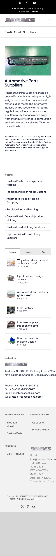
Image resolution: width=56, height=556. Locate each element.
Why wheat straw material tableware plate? (32, 261)
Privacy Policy (40, 429)
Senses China (13, 136)
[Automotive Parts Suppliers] (28, 60)
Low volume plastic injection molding (28, 324)
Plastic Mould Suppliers (38, 147)
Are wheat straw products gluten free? (32, 293)
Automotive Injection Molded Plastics (34, 142)
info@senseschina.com (28, 11)
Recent (28, 252)
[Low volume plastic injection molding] (11, 322)
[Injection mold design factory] (11, 276)
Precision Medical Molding (22, 209)
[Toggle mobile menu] (49, 18)
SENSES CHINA (40, 499)
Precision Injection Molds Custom (26, 191)
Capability (38, 422)
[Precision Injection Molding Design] (11, 338)
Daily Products (15, 453)
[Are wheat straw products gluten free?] (11, 292)
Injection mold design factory (30, 277)
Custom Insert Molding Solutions (26, 227)
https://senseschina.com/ (27, 396)
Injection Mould (12, 424)
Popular (12, 252)
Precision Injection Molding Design (28, 340)
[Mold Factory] (11, 308)
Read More (9, 150)
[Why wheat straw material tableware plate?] (11, 260)
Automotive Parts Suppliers (22, 82)
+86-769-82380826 (25, 385)
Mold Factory (25, 308)
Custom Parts (14, 433)
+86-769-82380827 (22, 389)
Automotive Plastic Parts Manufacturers (22, 145)
